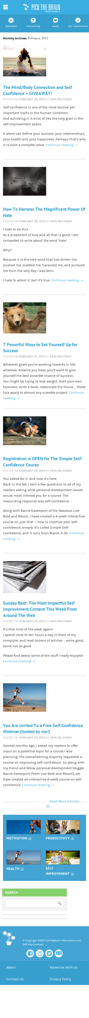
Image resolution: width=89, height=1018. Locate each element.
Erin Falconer (61, 99)
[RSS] (59, 953)
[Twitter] (49, 953)
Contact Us (15, 979)
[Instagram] (40, 953)
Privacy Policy (60, 979)
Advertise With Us (64, 967)
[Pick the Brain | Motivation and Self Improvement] (8, 946)
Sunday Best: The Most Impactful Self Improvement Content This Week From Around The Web (40, 609)
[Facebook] (30, 953)
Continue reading (62, 145)
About (11, 967)
